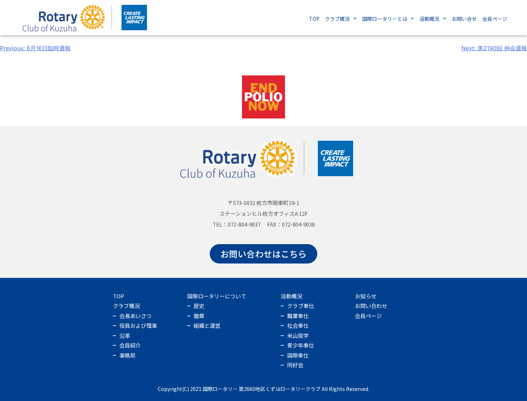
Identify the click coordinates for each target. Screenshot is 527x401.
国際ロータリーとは (384, 18)
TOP (314, 18)
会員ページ (494, 18)
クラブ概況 (337, 18)
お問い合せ (464, 18)
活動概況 (429, 18)
